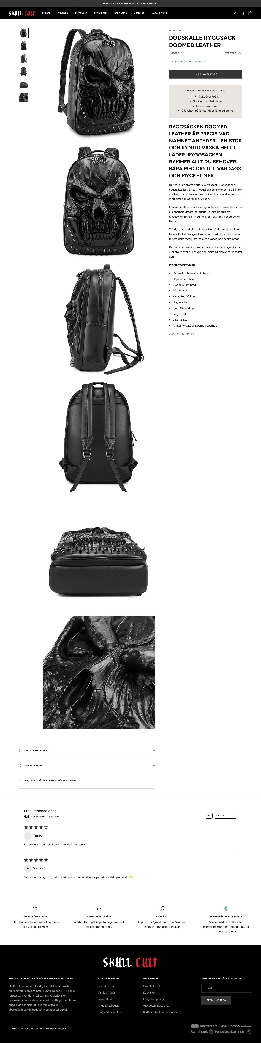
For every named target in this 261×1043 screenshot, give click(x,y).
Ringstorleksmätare (110, 1012)
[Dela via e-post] (192, 333)
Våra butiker (159, 13)
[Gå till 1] (24, 33)
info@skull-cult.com (161, 922)
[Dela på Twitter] (182, 333)
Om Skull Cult (152, 986)
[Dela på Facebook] (177, 333)
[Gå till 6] (24, 97)
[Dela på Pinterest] (187, 333)
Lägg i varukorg (206, 74)
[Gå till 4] (24, 72)
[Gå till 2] (24, 46)
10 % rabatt (187, 110)
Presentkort (105, 999)
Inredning (81, 13)
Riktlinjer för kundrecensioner (161, 1012)
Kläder (46, 13)
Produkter (100, 13)
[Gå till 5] (24, 84)
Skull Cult (175, 30)
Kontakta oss (106, 986)
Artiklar (139, 13)
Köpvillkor (149, 992)
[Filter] (209, 816)
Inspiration (120, 13)
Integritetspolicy (153, 999)
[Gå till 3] (24, 59)
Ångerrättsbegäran (109, 1005)
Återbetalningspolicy (156, 1005)
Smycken (63, 13)
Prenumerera (216, 1000)
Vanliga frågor (106, 992)
